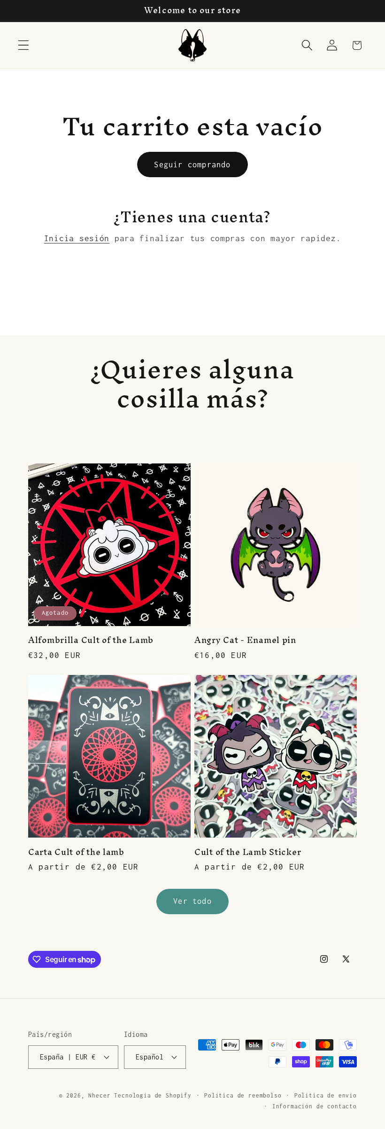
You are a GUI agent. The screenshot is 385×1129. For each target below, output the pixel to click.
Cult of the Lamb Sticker (247, 852)
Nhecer (99, 1095)
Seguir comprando (192, 164)
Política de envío (325, 1095)
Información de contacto (314, 1106)
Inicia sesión (76, 238)
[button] (23, 45)
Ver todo (192, 901)
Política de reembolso (243, 1095)
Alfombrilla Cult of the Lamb (91, 640)
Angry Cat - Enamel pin (245, 640)
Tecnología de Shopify (153, 1095)
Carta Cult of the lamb (76, 852)
